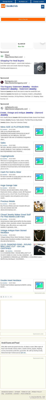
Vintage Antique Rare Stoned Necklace (13, 231)
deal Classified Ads (36, 396)
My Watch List (23, 1)
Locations (8, 393)
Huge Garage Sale (9, 185)
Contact (17, 393)
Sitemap (17, 391)
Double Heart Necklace (11, 280)
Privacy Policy (37, 391)
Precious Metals (8, 201)
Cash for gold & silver (11, 172)
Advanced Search (7, 391)
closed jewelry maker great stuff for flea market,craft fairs (16, 215)
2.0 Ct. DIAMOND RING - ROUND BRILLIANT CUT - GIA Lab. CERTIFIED (16, 246)
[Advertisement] (23, 25)
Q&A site (23, 353)
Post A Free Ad (26, 393)
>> (11, 297)
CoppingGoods (7, 156)
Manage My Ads (7, 1)
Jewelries (4, 129)
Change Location (38, 1)
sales (3, 143)
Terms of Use (25, 391)
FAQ (2, 393)
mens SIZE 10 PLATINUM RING (15, 127)
